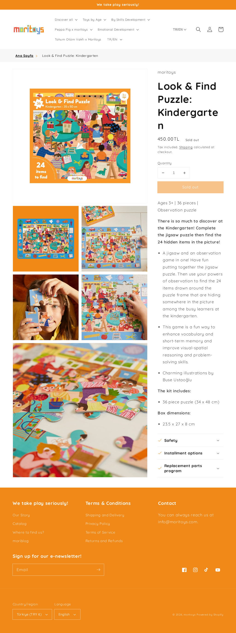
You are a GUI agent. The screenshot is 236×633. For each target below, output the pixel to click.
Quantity (165, 163)
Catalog (20, 523)
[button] (66, 20)
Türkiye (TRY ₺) (29, 614)
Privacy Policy (98, 523)
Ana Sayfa (24, 56)
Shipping (186, 147)
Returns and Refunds (104, 541)
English (64, 614)
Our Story (21, 515)
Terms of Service (100, 532)
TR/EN (178, 29)
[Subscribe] (98, 569)
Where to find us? (28, 532)
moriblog (21, 541)
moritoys (189, 614)
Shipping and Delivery (105, 515)
